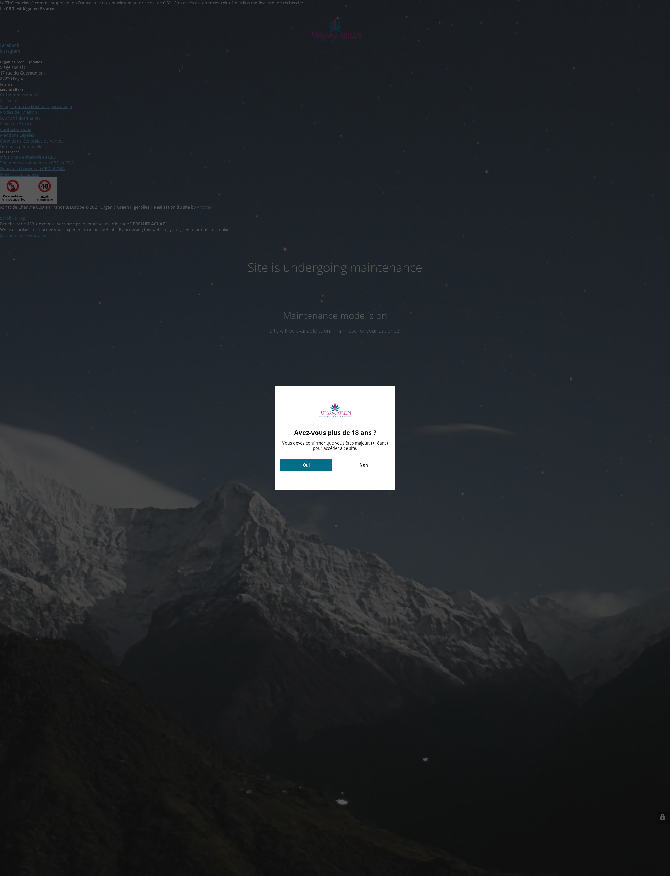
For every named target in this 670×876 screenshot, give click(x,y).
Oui (306, 465)
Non (364, 465)
